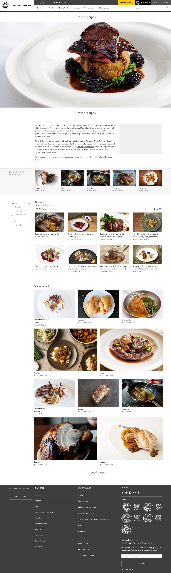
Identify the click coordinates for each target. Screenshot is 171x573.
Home (37, 495)
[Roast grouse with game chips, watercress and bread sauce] (114, 222)
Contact (81, 495)
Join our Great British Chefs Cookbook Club (94, 519)
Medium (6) (19, 211)
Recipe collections (41, 524)
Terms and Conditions (86, 555)
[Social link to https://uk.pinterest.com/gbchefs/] (126, 493)
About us (81, 531)
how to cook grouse (104, 157)
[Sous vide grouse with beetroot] (49, 254)
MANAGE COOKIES (21, 497)
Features (38, 529)
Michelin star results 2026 (44, 512)
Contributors (83, 543)
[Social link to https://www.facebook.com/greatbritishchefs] (122, 493)
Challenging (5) (20, 214)
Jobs (80, 537)
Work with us (83, 501)
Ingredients (39, 518)
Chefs (37, 506)
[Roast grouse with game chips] (49, 222)
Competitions (40, 541)
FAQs (80, 525)
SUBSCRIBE (142, 563)
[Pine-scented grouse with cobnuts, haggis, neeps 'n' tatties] (82, 254)
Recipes (38, 501)
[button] (41, 8)
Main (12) (18, 225)
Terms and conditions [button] (128, 569)
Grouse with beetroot (85, 147)
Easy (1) (17, 207)
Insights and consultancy (87, 507)
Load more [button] (98, 472)
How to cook (39, 535)
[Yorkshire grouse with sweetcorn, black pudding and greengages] (147, 222)
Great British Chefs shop (87, 513)
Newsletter (39, 547)
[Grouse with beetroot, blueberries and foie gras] (82, 222)
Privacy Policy (83, 549)
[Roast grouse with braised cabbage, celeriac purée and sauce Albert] (114, 254)
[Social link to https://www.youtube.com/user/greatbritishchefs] (134, 493)
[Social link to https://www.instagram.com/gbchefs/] (130, 493)
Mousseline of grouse (86, 149)
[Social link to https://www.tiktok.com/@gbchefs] (138, 493)
